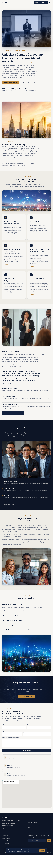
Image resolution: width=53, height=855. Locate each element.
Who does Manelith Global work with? (12, 604)
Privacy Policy (48, 852)
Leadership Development (8, 840)
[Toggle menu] (50, 2)
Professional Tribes (32, 822)
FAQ (29, 827)
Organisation (5, 731)
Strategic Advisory (6, 835)
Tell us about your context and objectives (10, 737)
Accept (42, 850)
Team (29, 824)
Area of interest (26, 731)
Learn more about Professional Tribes (13, 412)
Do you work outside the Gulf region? (12, 620)
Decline (35, 850)
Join (49, 840)
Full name (4, 724)
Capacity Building (6, 838)
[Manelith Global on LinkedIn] (3, 828)
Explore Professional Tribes (28, 82)
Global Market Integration (8, 845)
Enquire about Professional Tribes (35, 412)
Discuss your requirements (40, 2)
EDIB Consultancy (6, 843)
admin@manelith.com (12, 758)
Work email (29, 724)
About (29, 819)
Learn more (32, 234)
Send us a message (26, 750)
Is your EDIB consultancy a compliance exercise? (15, 629)
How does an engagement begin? (11, 625)
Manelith (5, 2)
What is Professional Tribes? (10, 615)
